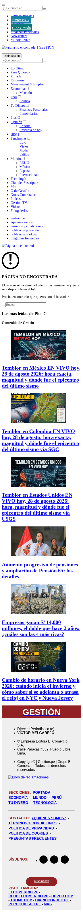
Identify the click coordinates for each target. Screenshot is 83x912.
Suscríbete (41, 881)
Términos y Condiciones (32, 823)
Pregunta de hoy (30, 130)
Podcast (16, 199)
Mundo (16, 159)
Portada (16, 76)
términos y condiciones (27, 226)
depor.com (62, 896)
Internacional (28, 175)
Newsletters (19, 36)
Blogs (15, 134)
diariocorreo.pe (52, 900)
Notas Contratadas (23, 195)
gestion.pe (18, 218)
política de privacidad (26, 230)
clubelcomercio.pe (28, 896)
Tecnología (18, 179)
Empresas (17, 24)
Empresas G (20, 20)
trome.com (21, 900)
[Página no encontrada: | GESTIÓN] (28, 47)
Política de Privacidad (31, 828)
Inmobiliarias (28, 113)
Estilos (24, 154)
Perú (14, 97)
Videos (15, 207)
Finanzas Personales (25, 32)
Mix (13, 187)
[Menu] (3, 5)
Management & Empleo (27, 84)
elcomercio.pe (23, 892)
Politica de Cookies (28, 833)
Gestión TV (19, 203)
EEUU (24, 163)
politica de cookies (24, 234)
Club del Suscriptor (24, 183)
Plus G (15, 117)
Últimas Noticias (22, 16)
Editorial (25, 126)
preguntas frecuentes (25, 238)
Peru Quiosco (20, 72)
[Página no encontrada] (18, 246)
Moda (23, 150)
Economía (18, 89)
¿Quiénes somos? (49, 818)
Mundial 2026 (20, 40)
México (24, 167)
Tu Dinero (18, 105)
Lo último (17, 68)
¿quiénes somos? (22, 222)
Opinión (16, 122)
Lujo (22, 142)
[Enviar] (44, 9)
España (24, 171)
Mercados (26, 93)
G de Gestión (21, 28)
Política (24, 101)
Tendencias (18, 138)
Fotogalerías (19, 211)
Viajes (23, 146)
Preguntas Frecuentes (32, 838)
